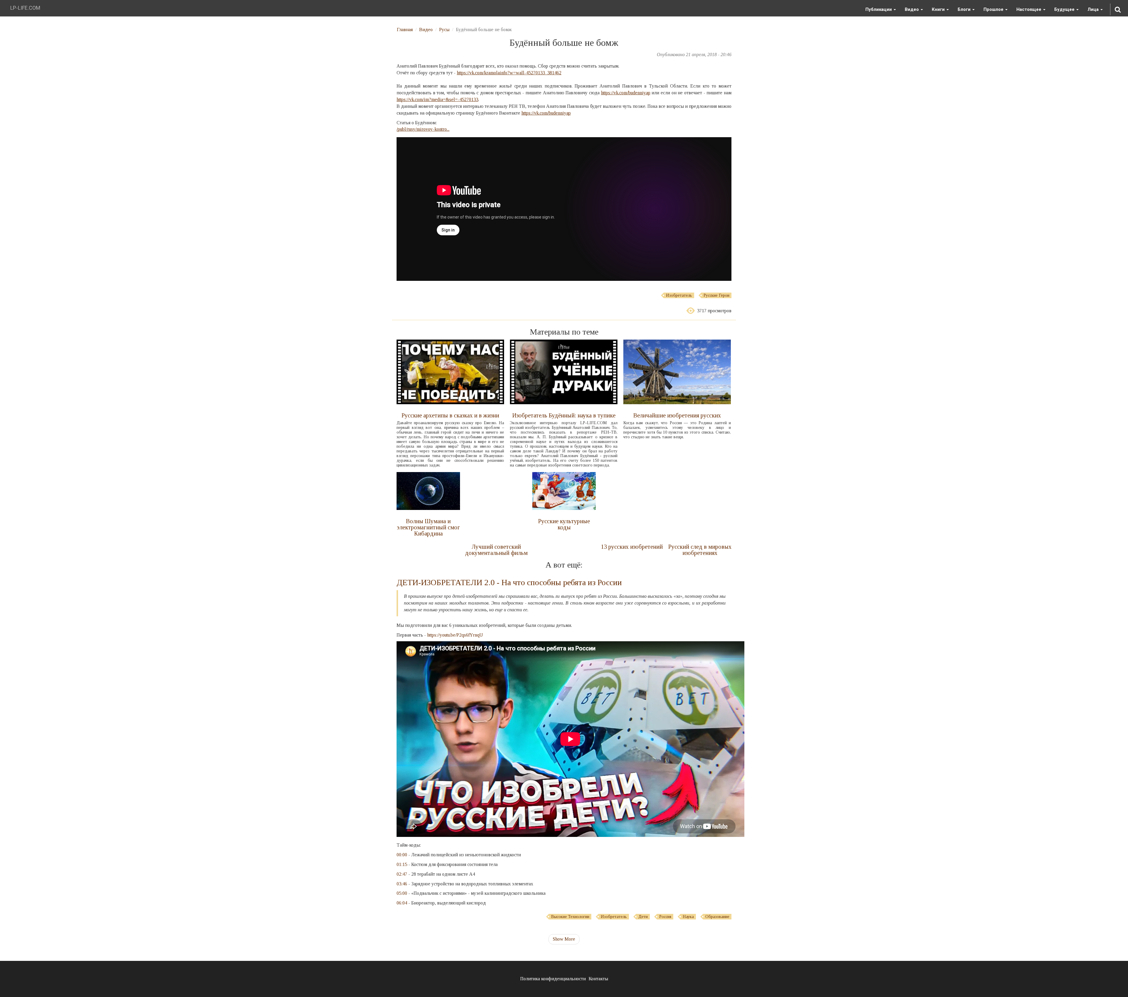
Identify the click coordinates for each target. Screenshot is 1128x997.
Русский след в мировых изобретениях (699, 549)
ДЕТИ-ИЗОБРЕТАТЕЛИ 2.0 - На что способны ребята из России (509, 582)
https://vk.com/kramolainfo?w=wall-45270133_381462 (509, 72)
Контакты (598, 978)
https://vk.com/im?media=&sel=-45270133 (437, 99)
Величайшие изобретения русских (677, 415)
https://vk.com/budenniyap (625, 92)
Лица (1093, 9)
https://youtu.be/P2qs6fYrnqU (455, 634)
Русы (444, 29)
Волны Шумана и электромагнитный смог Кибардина (428, 527)
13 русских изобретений (632, 546)
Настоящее (1029, 9)
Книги (939, 9)
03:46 (402, 883)
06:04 (402, 902)
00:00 (402, 854)
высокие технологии (570, 916)
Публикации (879, 9)
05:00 (402, 893)
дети (643, 916)
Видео (912, 9)
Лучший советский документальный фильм (496, 549)
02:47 (402, 874)
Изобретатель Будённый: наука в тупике (563, 415)
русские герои (716, 295)
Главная (405, 29)
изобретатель (679, 295)
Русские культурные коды (564, 524)
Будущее (1065, 9)
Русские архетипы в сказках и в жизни (450, 415)
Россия (665, 916)
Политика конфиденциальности (553, 978)
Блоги (965, 9)
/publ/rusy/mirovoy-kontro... (423, 129)
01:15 (402, 864)
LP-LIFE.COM (25, 8)
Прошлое (994, 9)
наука (688, 916)
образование (717, 916)
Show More (564, 938)
